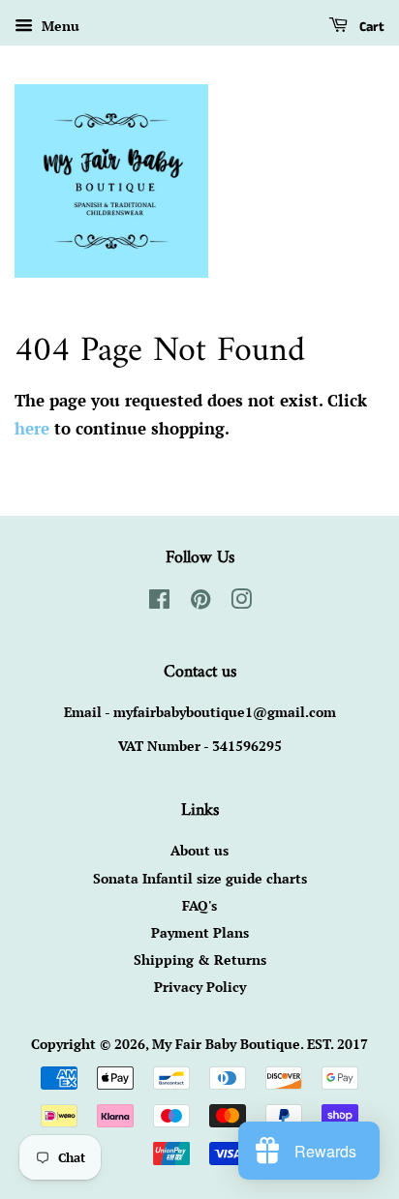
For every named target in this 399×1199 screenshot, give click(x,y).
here (32, 428)
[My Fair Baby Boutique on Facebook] (159, 602)
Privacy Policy (200, 986)
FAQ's (199, 905)
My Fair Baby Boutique (226, 1043)
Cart (369, 27)
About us (199, 850)
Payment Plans (200, 932)
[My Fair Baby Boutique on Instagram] (241, 602)
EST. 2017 (337, 1043)
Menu (58, 25)
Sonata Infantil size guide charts (200, 878)
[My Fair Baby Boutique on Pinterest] (200, 602)
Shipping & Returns (200, 959)
